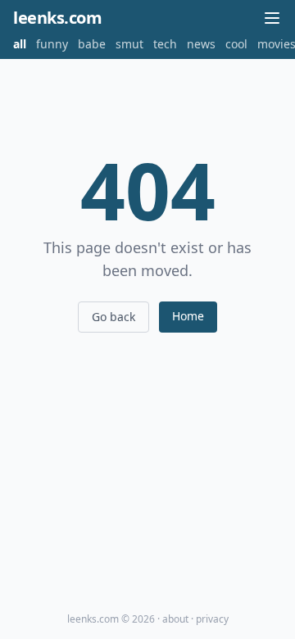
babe (92, 44)
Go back (113, 316)
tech (165, 44)
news (201, 44)
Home (188, 316)
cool (236, 44)
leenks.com (57, 18)
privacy (212, 619)
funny (52, 44)
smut (129, 44)
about (175, 619)
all (19, 44)
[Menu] (272, 18)
